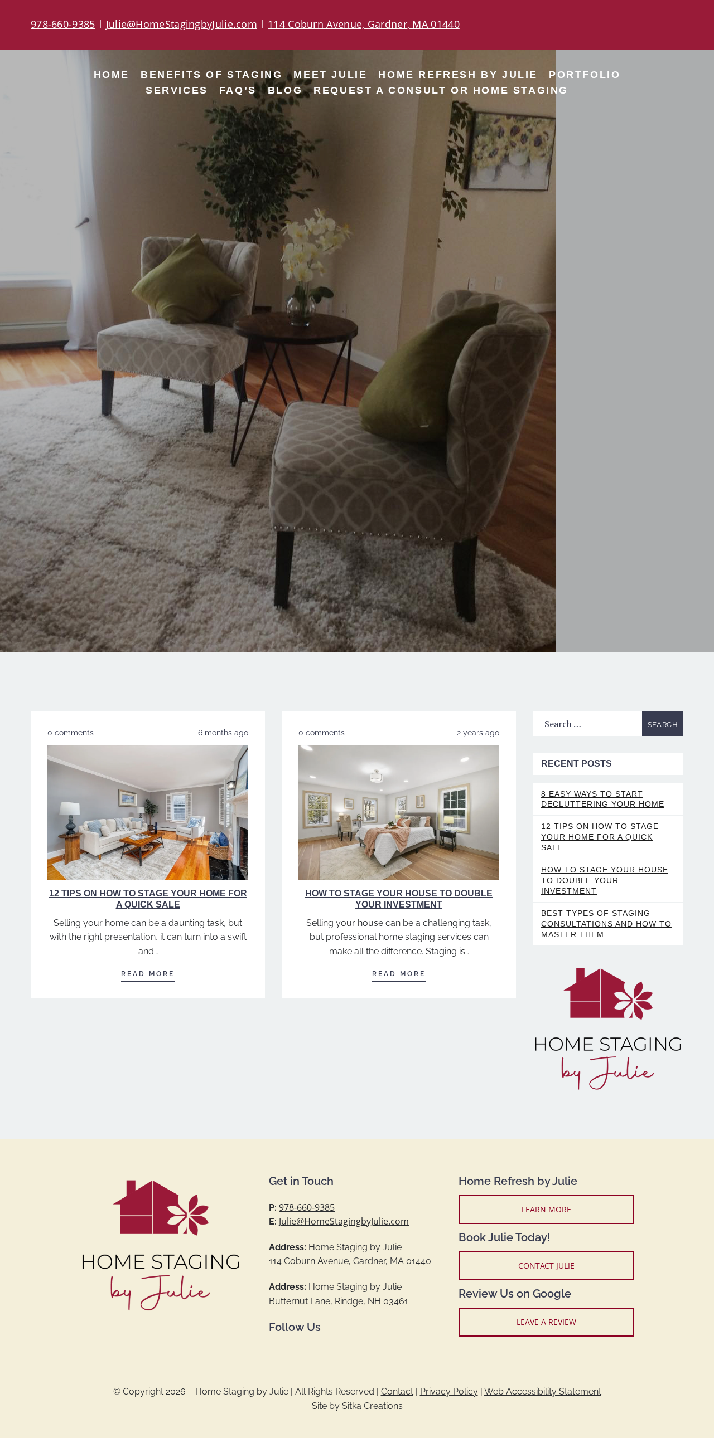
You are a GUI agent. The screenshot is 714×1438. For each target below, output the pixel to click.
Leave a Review (546, 1322)
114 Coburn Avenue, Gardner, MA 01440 (364, 24)
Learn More (546, 1209)
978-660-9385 (63, 24)
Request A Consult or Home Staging (440, 90)
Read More (148, 974)
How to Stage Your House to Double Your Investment (604, 880)
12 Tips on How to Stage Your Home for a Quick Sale (600, 837)
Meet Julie (330, 74)
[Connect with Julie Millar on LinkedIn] (680, 25)
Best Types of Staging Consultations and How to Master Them (606, 924)
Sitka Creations (372, 1406)
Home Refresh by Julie (458, 74)
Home (111, 74)
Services (177, 90)
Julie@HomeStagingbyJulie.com (181, 24)
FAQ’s (238, 90)
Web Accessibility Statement (542, 1391)
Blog (285, 90)
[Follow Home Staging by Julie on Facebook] (633, 25)
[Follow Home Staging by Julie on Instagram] (648, 25)
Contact (397, 1391)
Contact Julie (546, 1265)
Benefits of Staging (211, 74)
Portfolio (584, 74)
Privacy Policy (449, 1391)
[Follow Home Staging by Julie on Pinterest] (664, 25)
